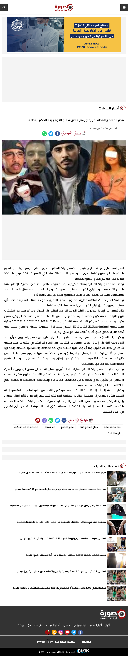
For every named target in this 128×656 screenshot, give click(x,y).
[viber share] (44, 420)
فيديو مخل (49, 427)
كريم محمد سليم (112, 427)
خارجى (66, 625)
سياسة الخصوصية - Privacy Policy (56, 641)
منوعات (38, 625)
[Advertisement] (64, 80)
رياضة (21, 625)
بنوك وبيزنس (80, 625)
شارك (65, 134)
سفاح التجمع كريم (89, 427)
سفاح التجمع (67, 427)
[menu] (124, 7)
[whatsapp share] (44, 133)
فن (29, 625)
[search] (4, 7)
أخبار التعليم (96, 625)
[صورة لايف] (64, 7)
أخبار (108, 625)
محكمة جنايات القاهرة (26, 427)
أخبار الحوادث (53, 625)
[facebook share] (57, 133)
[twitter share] (50, 133)
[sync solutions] (82, 652)
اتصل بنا (86, 641)
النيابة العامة (114, 433)
